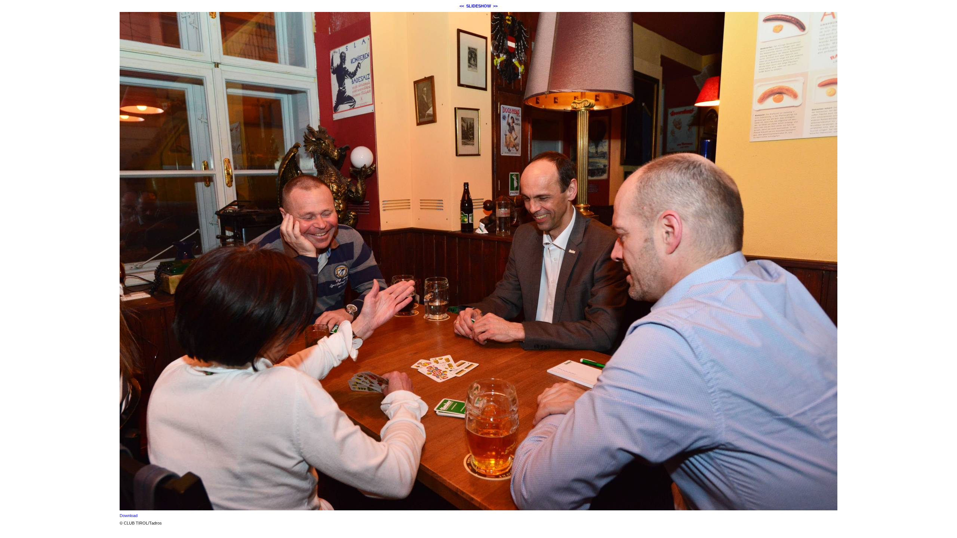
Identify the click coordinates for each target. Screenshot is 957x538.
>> (495, 6)
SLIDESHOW (478, 6)
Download (129, 515)
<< (461, 6)
